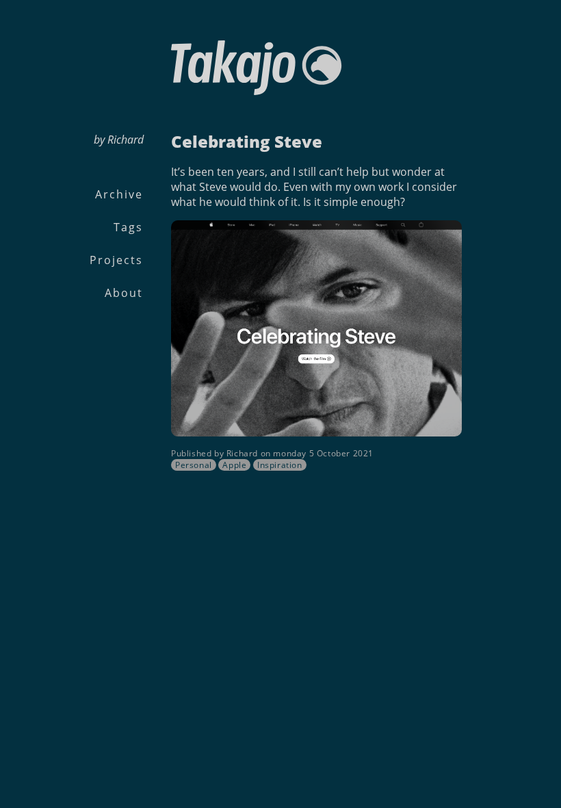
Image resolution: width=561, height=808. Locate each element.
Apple (234, 465)
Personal (193, 465)
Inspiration (279, 465)
